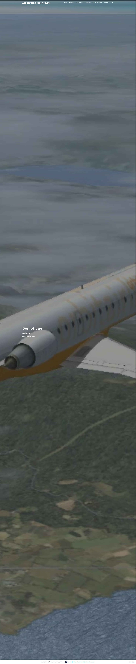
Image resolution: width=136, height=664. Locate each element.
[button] (111, 2)
